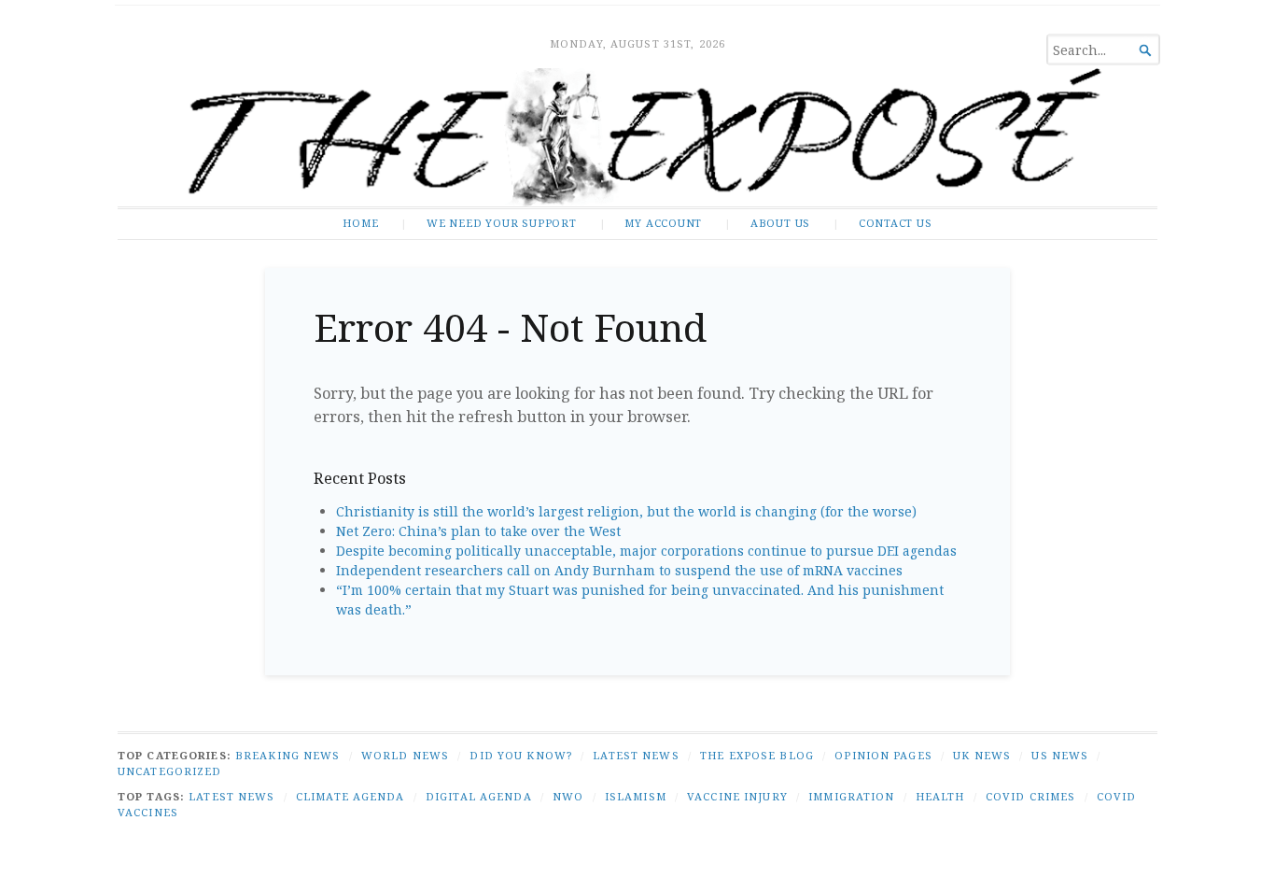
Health (940, 796)
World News (405, 755)
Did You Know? (520, 755)
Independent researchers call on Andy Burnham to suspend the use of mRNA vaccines (619, 570)
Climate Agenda (350, 796)
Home (360, 223)
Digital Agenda (479, 796)
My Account (663, 223)
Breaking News (288, 755)
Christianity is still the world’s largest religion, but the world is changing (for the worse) (626, 511)
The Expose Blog (757, 755)
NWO (568, 796)
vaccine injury (737, 796)
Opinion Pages (883, 755)
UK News (982, 755)
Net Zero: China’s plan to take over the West (478, 531)
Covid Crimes (1030, 796)
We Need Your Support (502, 223)
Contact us (895, 223)
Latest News (636, 755)
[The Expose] (637, 137)
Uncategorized (170, 771)
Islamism (635, 796)
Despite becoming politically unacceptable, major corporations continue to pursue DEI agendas (646, 550)
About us (780, 223)
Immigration (851, 796)
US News (1059, 755)
